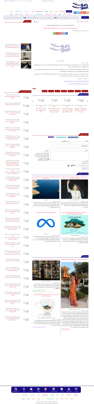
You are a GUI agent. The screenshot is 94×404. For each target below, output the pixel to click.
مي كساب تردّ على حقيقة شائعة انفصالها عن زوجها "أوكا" (41, 110)
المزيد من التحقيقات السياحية (39, 290)
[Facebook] (73, 137)
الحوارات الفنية (79, 21)
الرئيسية (86, 21)
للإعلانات (38, 391)
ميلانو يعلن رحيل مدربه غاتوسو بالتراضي (12, 260)
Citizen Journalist (53, 391)
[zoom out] (38, 21)
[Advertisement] (38, 6)
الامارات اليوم (70, 91)
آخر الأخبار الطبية (65, 329)
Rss (45, 391)
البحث (30, 0)
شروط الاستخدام (46, 151)
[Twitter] (61, 137)
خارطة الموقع (69, 391)
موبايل (24, 391)
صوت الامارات (85, 91)
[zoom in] (34, 21)
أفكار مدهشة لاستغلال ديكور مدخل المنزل (12, 277)
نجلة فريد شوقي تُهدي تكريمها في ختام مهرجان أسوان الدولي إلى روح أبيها (54, 110)
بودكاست (76, 391)
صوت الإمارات (10, 0)
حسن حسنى (45, 64)
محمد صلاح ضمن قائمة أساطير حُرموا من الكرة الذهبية (46, 259)
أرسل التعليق (84, 168)
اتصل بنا (31, 391)
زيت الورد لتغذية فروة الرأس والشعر (12, 203)
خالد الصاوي (44, 91)
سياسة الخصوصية (16, 391)
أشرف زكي (57, 91)
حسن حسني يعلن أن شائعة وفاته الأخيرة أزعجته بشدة (78, 83)
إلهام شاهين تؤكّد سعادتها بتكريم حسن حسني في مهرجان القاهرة (76, 81)
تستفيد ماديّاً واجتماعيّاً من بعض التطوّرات (12, 104)
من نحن (61, 391)
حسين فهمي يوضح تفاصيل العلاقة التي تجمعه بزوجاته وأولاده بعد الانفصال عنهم (67, 110)
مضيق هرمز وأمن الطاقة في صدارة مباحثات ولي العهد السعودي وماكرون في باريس (12, 65)
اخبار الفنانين (63, 91)
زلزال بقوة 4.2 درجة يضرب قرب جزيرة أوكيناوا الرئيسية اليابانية (44, 17)
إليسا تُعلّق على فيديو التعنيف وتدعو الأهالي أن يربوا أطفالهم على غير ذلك (80, 110)
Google (5, 0)
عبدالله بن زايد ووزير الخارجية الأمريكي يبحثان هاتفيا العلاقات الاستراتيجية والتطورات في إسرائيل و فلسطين (12, 164)
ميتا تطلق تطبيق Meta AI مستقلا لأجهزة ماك (46, 212)
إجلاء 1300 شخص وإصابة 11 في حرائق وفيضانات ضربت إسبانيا (75, 17)
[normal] (36, 21)
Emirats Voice (77, 91)
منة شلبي (58, 73)
